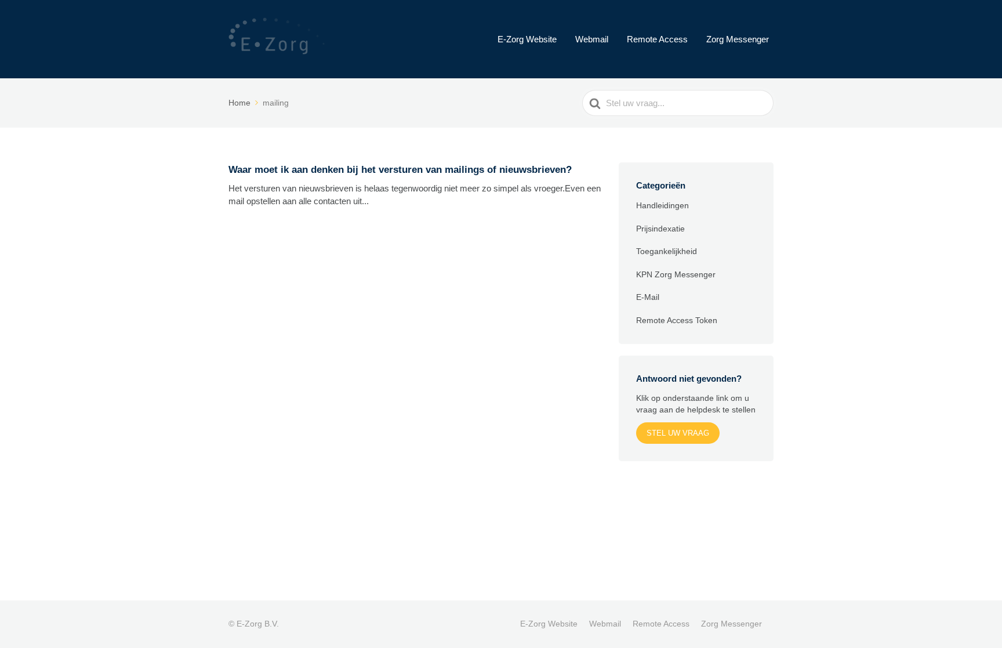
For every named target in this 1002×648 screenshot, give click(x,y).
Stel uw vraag (678, 433)
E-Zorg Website (527, 39)
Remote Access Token (676, 320)
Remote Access (657, 39)
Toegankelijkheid (666, 251)
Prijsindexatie (660, 228)
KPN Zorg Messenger (676, 274)
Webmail (591, 39)
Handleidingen (662, 205)
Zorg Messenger (737, 39)
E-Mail (647, 297)
